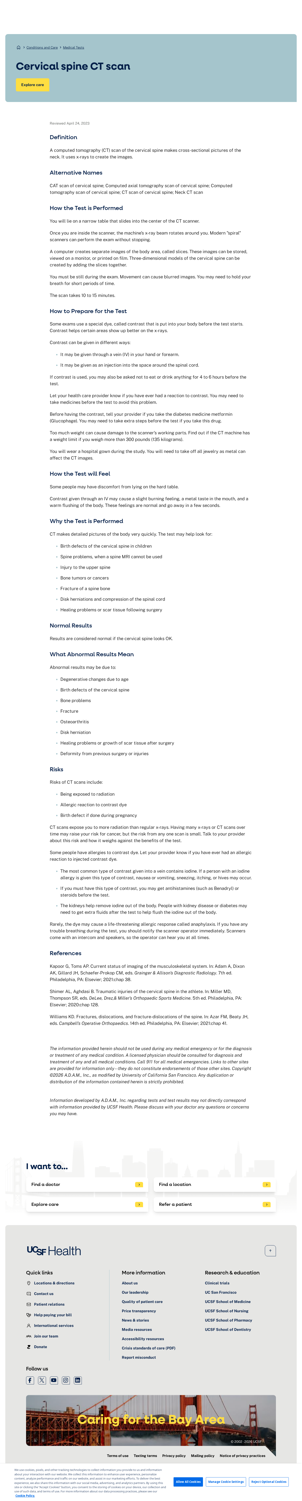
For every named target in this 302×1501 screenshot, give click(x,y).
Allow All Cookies (188, 1482)
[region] (151, 1482)
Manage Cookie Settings (226, 1482)
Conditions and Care (42, 47)
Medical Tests (73, 47)
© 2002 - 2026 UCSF (246, 1441)
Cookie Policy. (25, 1496)
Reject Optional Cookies (268, 1482)
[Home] (55, 1251)
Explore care (32, 85)
